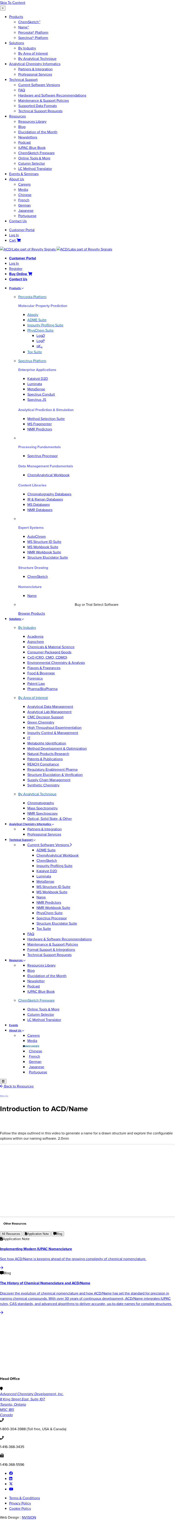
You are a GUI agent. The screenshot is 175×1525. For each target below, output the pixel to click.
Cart (13, 240)
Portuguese (27, 215)
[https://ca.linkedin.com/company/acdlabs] (10, 1478)
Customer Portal (22, 230)
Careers (24, 184)
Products (16, 16)
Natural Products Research (48, 753)
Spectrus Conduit (41, 394)
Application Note (38, 1234)
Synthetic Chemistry (43, 785)
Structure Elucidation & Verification (55, 774)
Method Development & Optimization (57, 748)
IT (28, 738)
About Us (16, 179)
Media (23, 189)
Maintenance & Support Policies (43, 100)
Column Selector (31, 163)
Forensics (35, 678)
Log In (14, 235)
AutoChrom (36, 536)
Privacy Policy (20, 1503)
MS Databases (38, 504)
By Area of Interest (33, 53)
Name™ (23, 27)
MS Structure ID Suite (44, 541)
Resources (17, 116)
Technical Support (23, 79)
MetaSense (36, 389)
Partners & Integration (35, 69)
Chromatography (40, 803)
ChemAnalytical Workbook (48, 475)
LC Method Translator (35, 168)
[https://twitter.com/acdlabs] (11, 1484)
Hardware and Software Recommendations (52, 95)
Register (15, 268)
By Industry (27, 48)
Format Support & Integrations (51, 949)
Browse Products (31, 613)
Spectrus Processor (42, 455)
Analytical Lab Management (49, 711)
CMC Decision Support (45, 717)
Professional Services (35, 74)
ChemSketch (37, 576)
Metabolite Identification (46, 743)
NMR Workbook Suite (44, 552)
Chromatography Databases (49, 494)
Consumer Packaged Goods (49, 652)
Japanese (25, 210)
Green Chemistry (40, 722)
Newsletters (27, 137)
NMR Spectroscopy (42, 813)
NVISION (29, 1517)
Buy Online (18, 273)
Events (13, 1025)
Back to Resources (18, 1086)
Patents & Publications (45, 759)
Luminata (34, 383)
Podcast (24, 142)
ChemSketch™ (29, 22)
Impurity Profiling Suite (54, 865)
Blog (22, 126)
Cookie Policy (20, 1508)
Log (40, 335)
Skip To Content (12, 2)
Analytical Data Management (50, 706)
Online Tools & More (34, 158)
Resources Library (32, 121)
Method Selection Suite (46, 418)
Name (32, 595)
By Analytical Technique (37, 58)
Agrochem (35, 641)
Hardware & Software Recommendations (59, 939)
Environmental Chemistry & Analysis (56, 662)
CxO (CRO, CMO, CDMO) (47, 657)
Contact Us (18, 221)
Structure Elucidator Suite (47, 557)
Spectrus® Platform (33, 37)
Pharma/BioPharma (42, 688)
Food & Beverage (41, 673)
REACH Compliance (43, 764)
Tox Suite (43, 928)
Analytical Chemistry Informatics (34, 64)
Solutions (16, 43)
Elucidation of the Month (37, 132)
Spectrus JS (36, 399)
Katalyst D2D (37, 378)
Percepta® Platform (33, 32)
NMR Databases (39, 509)
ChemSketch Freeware (36, 153)
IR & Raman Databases (45, 499)
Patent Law (36, 683)
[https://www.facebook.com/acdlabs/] (11, 1473)
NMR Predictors (39, 429)
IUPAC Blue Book (32, 147)
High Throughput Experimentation (54, 727)
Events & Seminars (24, 174)
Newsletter (36, 981)
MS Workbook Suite (42, 547)
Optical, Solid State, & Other (49, 818)
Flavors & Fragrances (43, 667)
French (23, 200)
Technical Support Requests (40, 111)
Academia (35, 636)
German (24, 205)
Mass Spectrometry (42, 808)
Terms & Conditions (24, 1498)
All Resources (11, 1234)
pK (39, 346)
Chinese (24, 194)
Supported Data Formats (37, 105)
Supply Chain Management (48, 780)
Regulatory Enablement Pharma (52, 769)
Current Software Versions (39, 84)
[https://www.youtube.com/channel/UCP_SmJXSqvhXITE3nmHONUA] (11, 1489)
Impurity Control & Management (52, 732)
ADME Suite (46, 850)
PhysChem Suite (49, 913)
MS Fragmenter (39, 424)
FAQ (21, 90)
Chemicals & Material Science (51, 647)
